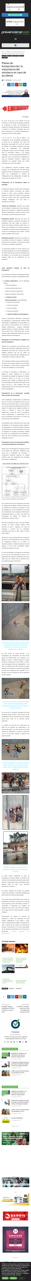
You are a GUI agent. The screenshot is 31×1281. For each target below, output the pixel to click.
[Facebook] (9, 84)
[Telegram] (20, 1041)
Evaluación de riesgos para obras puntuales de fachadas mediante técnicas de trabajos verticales (20, 1064)
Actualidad (7, 51)
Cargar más (15, 1126)
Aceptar (5, 1278)
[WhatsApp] (20, 84)
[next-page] (5, 1079)
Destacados (11, 988)
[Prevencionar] (3, 80)
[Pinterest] (17, 84)
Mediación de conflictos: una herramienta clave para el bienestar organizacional (19, 1055)
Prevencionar (8, 80)
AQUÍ (6, 1270)
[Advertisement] (15, 1160)
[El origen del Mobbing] (6, 1120)
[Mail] (14, 1041)
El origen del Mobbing (17, 1118)
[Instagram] (8, 1041)
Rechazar (13, 1278)
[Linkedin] (24, 84)
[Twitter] (13, 84)
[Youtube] (26, 1041)
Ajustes (21, 1278)
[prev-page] (3, 1079)
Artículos (9, 55)
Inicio (3, 51)
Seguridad (22, 55)
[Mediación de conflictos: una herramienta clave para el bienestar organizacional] (6, 1055)
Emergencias (4, 57)
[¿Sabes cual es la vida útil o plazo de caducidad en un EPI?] (6, 1073)
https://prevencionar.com (15, 1034)
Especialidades (15, 55)
